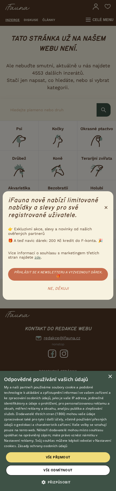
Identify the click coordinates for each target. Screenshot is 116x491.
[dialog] (58, 431)
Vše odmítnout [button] (57, 470)
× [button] (110, 377)
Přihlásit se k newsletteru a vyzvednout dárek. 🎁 (58, 274)
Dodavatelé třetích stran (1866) (40, 414)
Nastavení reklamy (18, 440)
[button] (58, 482)
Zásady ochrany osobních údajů (42, 446)
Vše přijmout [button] (58, 457)
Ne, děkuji (58, 289)
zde (38, 257)
